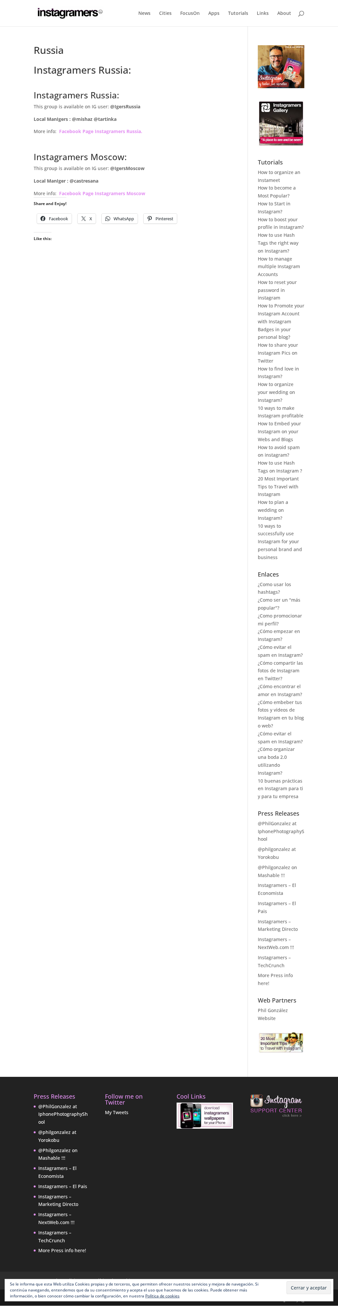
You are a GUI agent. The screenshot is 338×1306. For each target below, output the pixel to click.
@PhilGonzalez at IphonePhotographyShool (281, 831)
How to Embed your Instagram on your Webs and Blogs (279, 431)
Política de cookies (162, 1296)
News (144, 13)
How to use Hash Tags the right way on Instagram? (278, 243)
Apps (214, 13)
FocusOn (190, 13)
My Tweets (116, 1112)
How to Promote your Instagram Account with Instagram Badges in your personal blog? (281, 321)
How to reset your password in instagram (277, 290)
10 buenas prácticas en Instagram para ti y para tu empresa (280, 789)
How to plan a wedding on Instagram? (273, 510)
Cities (165, 13)
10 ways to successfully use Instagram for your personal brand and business (280, 541)
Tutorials (238, 13)
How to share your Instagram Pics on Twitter (278, 353)
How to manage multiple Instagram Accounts (279, 267)
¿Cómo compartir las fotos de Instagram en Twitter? (280, 671)
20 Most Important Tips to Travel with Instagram (278, 487)
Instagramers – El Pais (62, 1186)
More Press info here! (62, 1250)
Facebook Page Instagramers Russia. (100, 131)
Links (263, 13)
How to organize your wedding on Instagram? (276, 392)
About (284, 13)
